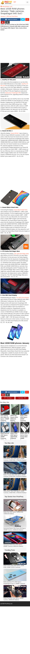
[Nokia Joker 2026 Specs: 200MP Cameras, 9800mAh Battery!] (24, 397)
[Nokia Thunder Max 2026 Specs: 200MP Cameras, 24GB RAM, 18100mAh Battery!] (15, 455)
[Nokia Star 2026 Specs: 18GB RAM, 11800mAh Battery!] (15, 492)
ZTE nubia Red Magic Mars (19, 246)
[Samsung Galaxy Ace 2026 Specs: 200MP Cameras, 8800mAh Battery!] (15, 525)
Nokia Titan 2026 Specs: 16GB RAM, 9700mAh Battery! (14, 424)
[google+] (27, 19)
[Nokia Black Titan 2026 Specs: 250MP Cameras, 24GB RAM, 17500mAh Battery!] (15, 439)
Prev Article (9, 385)
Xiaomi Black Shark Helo (19, 204)
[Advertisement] (14, 45)
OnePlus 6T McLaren (22, 82)
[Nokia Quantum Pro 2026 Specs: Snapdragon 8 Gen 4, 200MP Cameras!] (15, 562)
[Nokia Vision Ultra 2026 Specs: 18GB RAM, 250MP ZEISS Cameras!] (15, 546)
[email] (7, 22)
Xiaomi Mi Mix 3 (14, 129)
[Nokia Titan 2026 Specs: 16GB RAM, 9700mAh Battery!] (15, 414)
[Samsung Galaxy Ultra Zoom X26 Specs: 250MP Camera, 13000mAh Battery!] (15, 509)
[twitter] (23, 19)
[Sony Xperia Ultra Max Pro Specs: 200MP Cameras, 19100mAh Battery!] (5, 397)
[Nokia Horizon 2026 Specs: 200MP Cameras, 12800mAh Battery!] (5, 414)
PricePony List (6, 6)
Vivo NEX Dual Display (20, 288)
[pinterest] (3, 22)
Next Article (21, 385)
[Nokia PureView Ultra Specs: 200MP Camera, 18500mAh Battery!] (15, 579)
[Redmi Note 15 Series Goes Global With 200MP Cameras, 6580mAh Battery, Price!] (24, 414)
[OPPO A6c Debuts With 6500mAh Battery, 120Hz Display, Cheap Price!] (15, 397)
